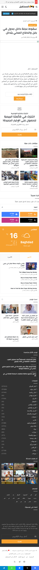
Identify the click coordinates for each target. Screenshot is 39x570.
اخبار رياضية (32, 392)
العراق (18, 494)
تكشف (8, 494)
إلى (31, 494)
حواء (35, 429)
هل (17, 501)
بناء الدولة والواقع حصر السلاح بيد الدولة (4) (11, 338)
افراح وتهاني (32, 395)
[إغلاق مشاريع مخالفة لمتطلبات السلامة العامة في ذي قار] (28, 175)
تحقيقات (34, 417)
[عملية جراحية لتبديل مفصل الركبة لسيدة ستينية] (32, 480)
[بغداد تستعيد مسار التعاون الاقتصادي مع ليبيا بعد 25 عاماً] (19, 473)
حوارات (34, 432)
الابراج (34, 398)
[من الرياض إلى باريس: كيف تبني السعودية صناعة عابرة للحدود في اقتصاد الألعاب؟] (29, 309)
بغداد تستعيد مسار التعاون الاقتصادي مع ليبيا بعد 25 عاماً (18, 2)
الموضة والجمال (31, 414)
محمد (35, 501)
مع (25, 501)
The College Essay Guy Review (28, 272)
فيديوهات (33, 441)
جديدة (35, 498)
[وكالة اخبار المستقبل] (26, 6)
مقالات (34, 450)
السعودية (25, 494)
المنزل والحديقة (31, 411)
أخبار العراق (26, 21)
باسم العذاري (12, 553)
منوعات (34, 453)
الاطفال (34, 401)
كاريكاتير (33, 447)
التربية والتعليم (32, 407)
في (4, 498)
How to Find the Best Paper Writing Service (24, 288)
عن (9, 498)
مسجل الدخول (26, 201)
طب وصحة (33, 438)
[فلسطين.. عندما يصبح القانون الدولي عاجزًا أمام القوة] (10, 309)
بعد (13, 494)
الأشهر (29, 257)
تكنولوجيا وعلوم (31, 423)
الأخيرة (10, 257)
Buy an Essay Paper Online (29, 277)
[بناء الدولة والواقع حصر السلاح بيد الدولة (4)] (10, 330)
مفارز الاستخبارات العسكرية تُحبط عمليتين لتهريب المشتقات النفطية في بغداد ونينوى (29, 162)
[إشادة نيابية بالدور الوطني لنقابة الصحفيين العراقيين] (10, 175)
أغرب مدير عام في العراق (29, 337)
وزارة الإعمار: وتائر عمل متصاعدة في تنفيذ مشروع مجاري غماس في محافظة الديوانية (11, 162)
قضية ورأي (33, 444)
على (14, 498)
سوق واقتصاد (32, 435)
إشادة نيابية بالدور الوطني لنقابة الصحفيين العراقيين (11, 183)
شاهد (23, 498)
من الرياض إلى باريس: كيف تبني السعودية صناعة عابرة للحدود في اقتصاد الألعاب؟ (29, 317)
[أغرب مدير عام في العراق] (29, 330)
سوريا (29, 498)
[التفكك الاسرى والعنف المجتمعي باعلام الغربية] (7, 480)
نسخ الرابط (19, 98)
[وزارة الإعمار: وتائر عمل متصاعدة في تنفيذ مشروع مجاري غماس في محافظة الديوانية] (10, 153)
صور (19, 498)
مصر (30, 501)
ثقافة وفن (33, 426)
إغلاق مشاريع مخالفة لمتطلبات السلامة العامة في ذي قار (29, 184)
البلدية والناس (32, 404)
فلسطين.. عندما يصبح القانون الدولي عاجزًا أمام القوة (11, 317)
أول (35, 494)
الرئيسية (33, 21)
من (21, 501)
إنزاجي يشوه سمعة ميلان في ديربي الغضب (13, 264)
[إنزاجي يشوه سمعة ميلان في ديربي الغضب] (31, 266)
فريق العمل (21, 557)
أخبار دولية (33, 389)
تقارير (34, 420)
